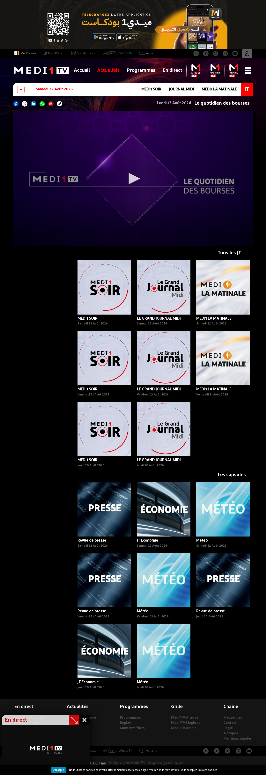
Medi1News (28, 53)
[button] (133, 178)
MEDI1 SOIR (151, 89)
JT (247, 89)
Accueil (82, 70)
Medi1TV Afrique (184, 718)
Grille (177, 707)
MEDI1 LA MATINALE (219, 89)
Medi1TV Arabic (183, 728)
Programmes (141, 70)
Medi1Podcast (86, 53)
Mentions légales (238, 739)
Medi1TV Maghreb (185, 723)
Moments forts (132, 728)
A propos (231, 733)
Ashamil (151, 53)
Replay (125, 723)
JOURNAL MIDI (181, 89)
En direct (172, 70)
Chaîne (231, 707)
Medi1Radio (55, 53)
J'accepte (58, 770)
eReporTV (125, 53)
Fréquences (233, 718)
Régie (228, 728)
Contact (230, 723)
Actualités (108, 70)
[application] (133, 178)
